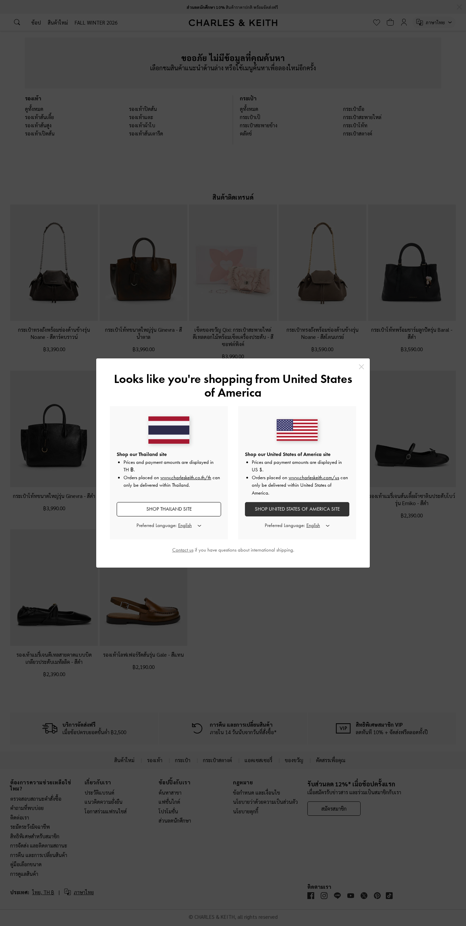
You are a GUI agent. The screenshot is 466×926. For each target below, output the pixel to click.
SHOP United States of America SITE (297, 509)
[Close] (361, 367)
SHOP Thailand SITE (169, 509)
